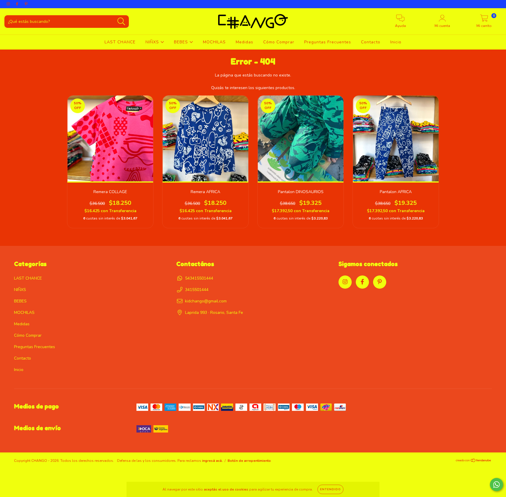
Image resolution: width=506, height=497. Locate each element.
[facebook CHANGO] (17, 4)
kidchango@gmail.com (206, 301)
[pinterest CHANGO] (26, 4)
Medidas (244, 42)
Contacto (370, 42)
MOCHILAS (214, 42)
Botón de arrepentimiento (249, 460)
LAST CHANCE (120, 42)
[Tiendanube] (473, 461)
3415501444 (196, 289)
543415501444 (199, 278)
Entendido (330, 489)
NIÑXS (153, 42)
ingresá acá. (212, 460)
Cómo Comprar (278, 42)
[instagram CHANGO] (8, 4)
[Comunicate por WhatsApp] (496, 484)
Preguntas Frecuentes (327, 42)
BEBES (181, 42)
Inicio (395, 42)
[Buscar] (121, 21)
